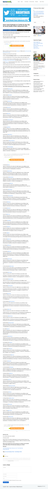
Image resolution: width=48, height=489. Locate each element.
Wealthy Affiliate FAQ (36, 42)
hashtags (17, 51)
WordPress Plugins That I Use (38, 45)
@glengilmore (10, 134)
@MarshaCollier (10, 416)
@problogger (10, 189)
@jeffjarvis (8, 226)
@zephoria (9, 379)
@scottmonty (10, 258)
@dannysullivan (11, 177)
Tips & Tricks (42, 1)
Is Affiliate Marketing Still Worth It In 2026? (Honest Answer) (38, 82)
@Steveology (11, 266)
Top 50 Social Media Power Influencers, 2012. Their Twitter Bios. (13, 448)
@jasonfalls (9, 293)
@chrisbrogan (10, 101)
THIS (7, 44)
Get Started (26, 1)
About (22, 1)
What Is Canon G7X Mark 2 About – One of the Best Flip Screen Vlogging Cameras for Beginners (39, 86)
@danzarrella (10, 404)
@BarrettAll (9, 309)
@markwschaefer (11, 322)
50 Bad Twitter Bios (6, 449)
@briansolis (8, 113)
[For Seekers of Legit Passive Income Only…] (7, 2)
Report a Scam (35, 44)
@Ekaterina (11, 373)
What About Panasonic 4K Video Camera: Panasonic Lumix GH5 (38, 84)
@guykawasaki (10, 88)
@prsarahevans (10, 336)
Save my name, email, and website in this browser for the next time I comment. (12, 480)
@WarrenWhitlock (12, 140)
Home (19, 1)
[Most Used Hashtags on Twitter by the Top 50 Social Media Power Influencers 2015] (17, 14)
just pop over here (11, 460)
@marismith (9, 107)
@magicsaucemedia (12, 385)
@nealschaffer (10, 285)
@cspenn (10, 342)
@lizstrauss (9, 245)
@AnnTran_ (8, 214)
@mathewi (10, 348)
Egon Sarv (6, 456)
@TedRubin (9, 220)
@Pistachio (9, 251)
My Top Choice (31, 1)
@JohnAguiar (11, 367)
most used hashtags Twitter (9, 451)
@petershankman (12, 301)
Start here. (39, 35)
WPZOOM (43, 486)
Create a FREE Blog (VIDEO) (38, 43)
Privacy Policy (35, 46)
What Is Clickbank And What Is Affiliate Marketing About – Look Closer (38, 91)
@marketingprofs (10, 119)
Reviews (36, 1)
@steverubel (10, 272)
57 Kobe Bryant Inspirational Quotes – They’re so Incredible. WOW (38, 89)
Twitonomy (6, 61)
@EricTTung (10, 410)
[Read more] (40, 68)
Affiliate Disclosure (36, 48)
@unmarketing (10, 195)
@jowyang (11, 183)
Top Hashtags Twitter (18, 451)
